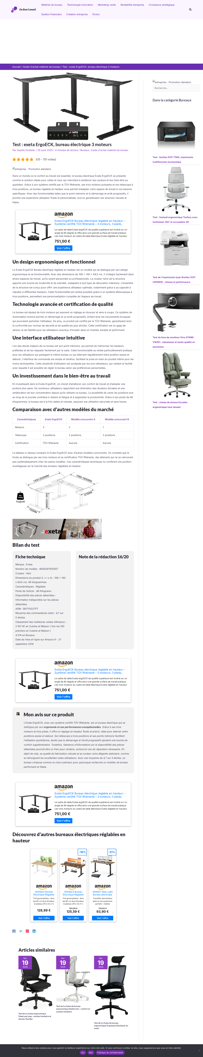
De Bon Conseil (27, 9)
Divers (96, 14)
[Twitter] (20, 931)
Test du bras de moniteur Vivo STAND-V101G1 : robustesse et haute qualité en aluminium (174, 342)
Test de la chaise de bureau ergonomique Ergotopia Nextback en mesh (111, 1026)
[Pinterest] (27, 931)
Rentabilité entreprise (132, 4)
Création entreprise (77, 14)
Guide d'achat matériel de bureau (109, 150)
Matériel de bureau (51, 4)
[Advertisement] (101, 41)
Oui (83, 1052)
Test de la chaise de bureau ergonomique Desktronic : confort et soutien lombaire (73, 1009)
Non (91, 1052)
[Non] (199, 1050)
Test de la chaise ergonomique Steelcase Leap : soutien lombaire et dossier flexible (34, 1016)
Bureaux (84, 150)
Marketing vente (107, 4)
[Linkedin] (34, 931)
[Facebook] (13, 931)
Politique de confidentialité (110, 1052)
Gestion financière (51, 14)
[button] (190, 9)
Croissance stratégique (161, 4)
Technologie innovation (80, 4)
